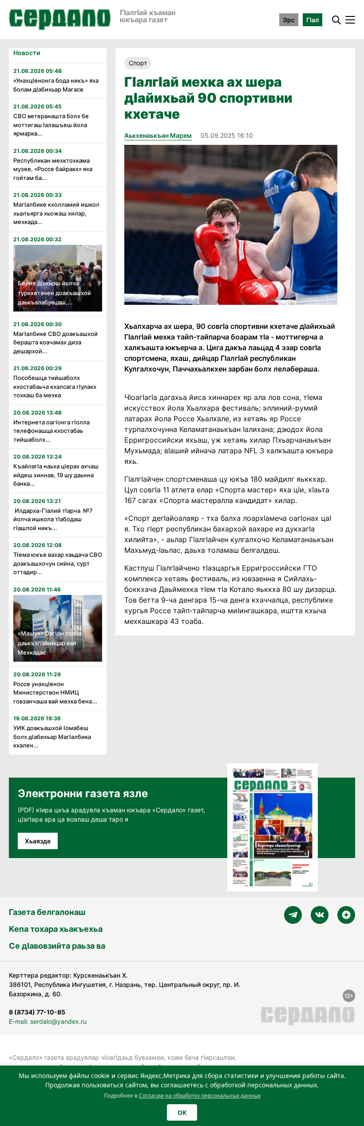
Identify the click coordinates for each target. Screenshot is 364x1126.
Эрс (289, 20)
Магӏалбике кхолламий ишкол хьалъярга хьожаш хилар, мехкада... (56, 213)
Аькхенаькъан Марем (158, 135)
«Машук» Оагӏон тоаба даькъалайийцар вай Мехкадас (50, 643)
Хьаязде (38, 841)
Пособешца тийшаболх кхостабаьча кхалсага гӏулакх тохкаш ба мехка (54, 386)
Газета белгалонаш (47, 912)
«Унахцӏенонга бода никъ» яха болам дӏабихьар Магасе (56, 85)
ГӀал (312, 20)
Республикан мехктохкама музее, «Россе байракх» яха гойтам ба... (52, 169)
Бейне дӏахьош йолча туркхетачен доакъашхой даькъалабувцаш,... (54, 293)
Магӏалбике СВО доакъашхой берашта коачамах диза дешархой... (55, 342)
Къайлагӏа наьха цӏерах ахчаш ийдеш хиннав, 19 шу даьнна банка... (56, 475)
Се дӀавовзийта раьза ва (57, 945)
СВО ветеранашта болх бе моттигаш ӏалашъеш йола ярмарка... (51, 124)
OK (182, 1112)
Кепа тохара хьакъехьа (56, 929)
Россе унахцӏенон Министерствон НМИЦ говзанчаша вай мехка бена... (55, 692)
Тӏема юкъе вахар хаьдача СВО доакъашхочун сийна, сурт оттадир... (57, 563)
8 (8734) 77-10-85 (37, 1012)
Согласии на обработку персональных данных (200, 1095)
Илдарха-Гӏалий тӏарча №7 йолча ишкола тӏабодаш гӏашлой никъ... (53, 519)
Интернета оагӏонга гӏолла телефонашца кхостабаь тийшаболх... (51, 431)
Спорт (138, 63)
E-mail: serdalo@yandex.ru (48, 1021)
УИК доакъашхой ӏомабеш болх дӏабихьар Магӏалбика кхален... (52, 736)
